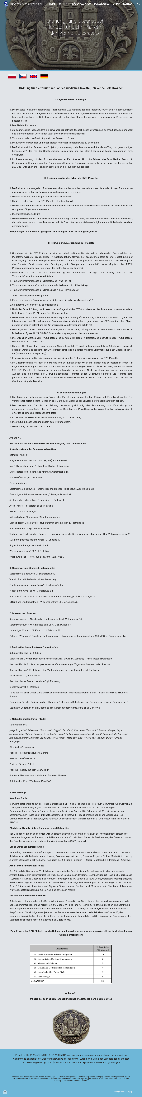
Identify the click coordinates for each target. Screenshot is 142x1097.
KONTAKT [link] (128, 3)
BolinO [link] (116, 3)
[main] (76, 35)
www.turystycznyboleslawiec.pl (115, 409)
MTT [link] (61, 3)
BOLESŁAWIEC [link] (101, 3)
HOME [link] (52, 3)
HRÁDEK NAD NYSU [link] (81, 3)
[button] (138, 4)
